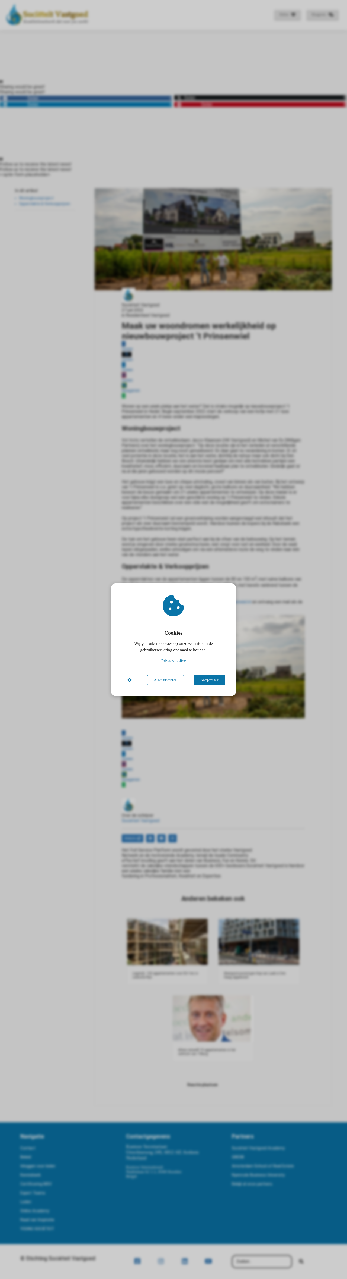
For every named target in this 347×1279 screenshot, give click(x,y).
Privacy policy (173, 661)
